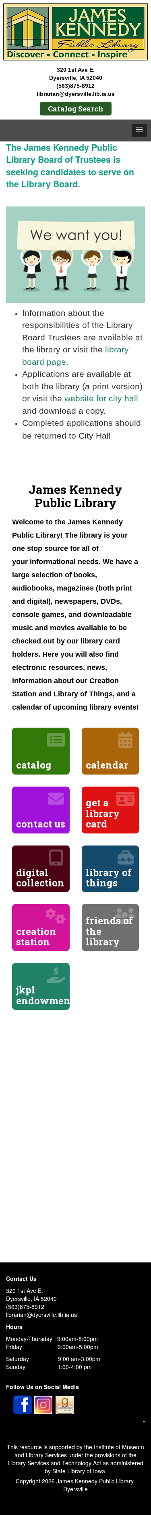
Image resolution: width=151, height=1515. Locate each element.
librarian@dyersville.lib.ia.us (76, 94)
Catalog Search (75, 108)
